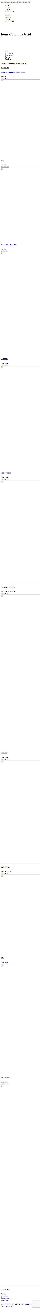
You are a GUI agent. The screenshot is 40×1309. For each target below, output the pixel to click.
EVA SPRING (5, 1290)
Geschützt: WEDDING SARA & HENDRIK (14, 63)
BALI (2, 958)
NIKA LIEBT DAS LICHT (9, 244)
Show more (5, 1298)
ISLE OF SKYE (6, 473)
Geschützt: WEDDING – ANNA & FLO (13, 72)
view (7, 68)
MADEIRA (4, 359)
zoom (3, 68)
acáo (2, 160)
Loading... (4, 1300)
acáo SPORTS (5, 867)
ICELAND (4, 753)
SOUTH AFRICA (6, 1077)
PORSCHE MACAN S (8, 587)
